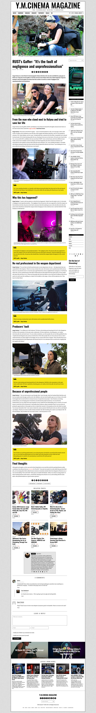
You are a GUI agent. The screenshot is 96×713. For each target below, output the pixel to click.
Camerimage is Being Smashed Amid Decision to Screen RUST (57, 540)
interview (30, 469)
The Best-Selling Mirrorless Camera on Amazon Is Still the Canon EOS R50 (77, 103)
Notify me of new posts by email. (21, 635)
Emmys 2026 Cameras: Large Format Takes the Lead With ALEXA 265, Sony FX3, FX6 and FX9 (20, 509)
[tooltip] (69, 13)
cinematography (39, 483)
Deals (70, 239)
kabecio (18, 580)
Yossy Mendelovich (25, 590)
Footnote (70, 245)
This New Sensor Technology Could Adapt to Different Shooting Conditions (77, 139)
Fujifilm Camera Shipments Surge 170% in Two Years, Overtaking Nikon (77, 132)
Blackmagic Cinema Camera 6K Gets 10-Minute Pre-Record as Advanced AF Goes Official (76, 165)
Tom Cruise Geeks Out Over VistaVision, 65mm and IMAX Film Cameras (77, 125)
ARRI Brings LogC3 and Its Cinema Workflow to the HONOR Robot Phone (77, 223)
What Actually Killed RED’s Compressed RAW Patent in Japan (77, 171)
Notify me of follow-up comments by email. (23, 632)
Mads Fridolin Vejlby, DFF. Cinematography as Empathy (39, 508)
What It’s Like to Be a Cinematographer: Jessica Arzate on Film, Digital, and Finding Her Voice (58, 509)
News (17, 69)
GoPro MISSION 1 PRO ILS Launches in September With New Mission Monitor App (77, 158)
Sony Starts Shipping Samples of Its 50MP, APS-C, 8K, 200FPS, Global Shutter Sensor (76, 110)
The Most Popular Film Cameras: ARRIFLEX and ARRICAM (38, 540)
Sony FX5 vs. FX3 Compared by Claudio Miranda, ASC (76, 229)
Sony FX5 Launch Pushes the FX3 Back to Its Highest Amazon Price (77, 209)
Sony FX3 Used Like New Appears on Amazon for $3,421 (77, 188)
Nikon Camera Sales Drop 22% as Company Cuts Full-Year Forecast (77, 177)
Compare (70, 236)
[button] (82, 60)
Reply (18, 587)
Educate (37, 510)
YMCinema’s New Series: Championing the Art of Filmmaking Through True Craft (19, 541)
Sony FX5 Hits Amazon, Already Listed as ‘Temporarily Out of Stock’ (77, 145)
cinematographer (32, 483)
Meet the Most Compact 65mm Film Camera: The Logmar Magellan (77, 151)
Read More (16, 516)
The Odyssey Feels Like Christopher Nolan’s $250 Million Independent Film (77, 215)
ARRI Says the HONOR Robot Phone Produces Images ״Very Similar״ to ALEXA (77, 195)
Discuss (18, 514)
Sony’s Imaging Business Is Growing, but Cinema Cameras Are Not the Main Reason (77, 202)
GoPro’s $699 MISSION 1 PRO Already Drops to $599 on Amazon (77, 183)
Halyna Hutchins (47, 483)
